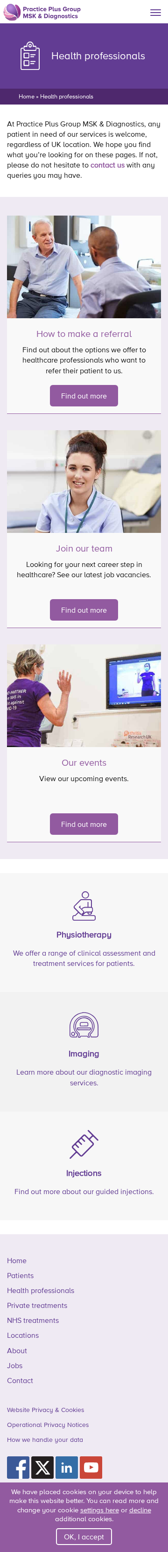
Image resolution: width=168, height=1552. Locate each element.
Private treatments (37, 1305)
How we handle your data (45, 1439)
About (17, 1350)
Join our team (84, 548)
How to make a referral (84, 334)
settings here (99, 1510)
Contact (20, 1380)
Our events (84, 762)
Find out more (84, 395)
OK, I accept (84, 1536)
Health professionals (40, 1290)
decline (140, 1510)
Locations (23, 1335)
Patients (20, 1275)
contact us (108, 165)
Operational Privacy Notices (48, 1424)
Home (27, 96)
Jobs (14, 1365)
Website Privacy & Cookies (45, 1409)
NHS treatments (33, 1320)
